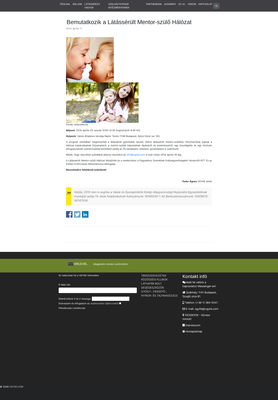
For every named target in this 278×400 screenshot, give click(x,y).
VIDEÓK (192, 4)
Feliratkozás (65, 308)
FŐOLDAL (65, 4)
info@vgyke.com (136, 154)
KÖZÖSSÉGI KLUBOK (154, 279)
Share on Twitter (77, 214)
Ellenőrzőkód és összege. (75, 298)
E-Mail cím (64, 284)
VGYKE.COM (16, 386)
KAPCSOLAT (205, 4)
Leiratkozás (79, 308)
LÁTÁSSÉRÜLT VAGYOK (92, 6)
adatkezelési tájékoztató (104, 303)
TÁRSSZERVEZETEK (153, 275)
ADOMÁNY (170, 4)
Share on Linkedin (85, 214)
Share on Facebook (69, 214)
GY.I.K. (181, 4)
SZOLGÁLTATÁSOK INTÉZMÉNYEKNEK (118, 6)
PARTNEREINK (154, 4)
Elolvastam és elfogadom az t (88, 303)
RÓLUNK (77, 4)
